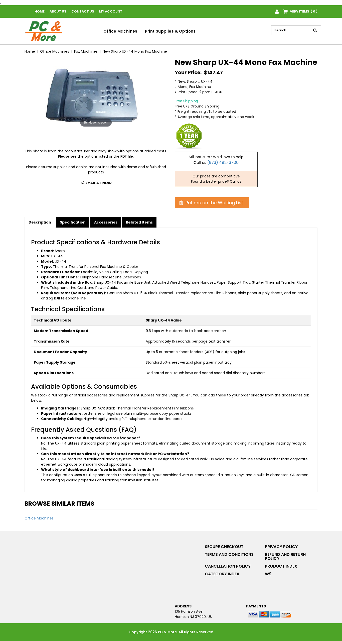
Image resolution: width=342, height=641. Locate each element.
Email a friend (98, 182)
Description (40, 222)
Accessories (105, 222)
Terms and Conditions (229, 554)
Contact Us (82, 11)
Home (40, 11)
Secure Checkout (224, 547)
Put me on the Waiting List (213, 202)
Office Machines (120, 31)
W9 (268, 574)
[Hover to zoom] (95, 92)
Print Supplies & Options (170, 31)
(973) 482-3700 (223, 162)
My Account (110, 11)
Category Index (222, 574)
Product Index (281, 566)
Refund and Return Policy (285, 556)
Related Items (139, 222)
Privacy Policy (281, 547)
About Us (58, 11)
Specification (73, 222)
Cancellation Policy (228, 566)
